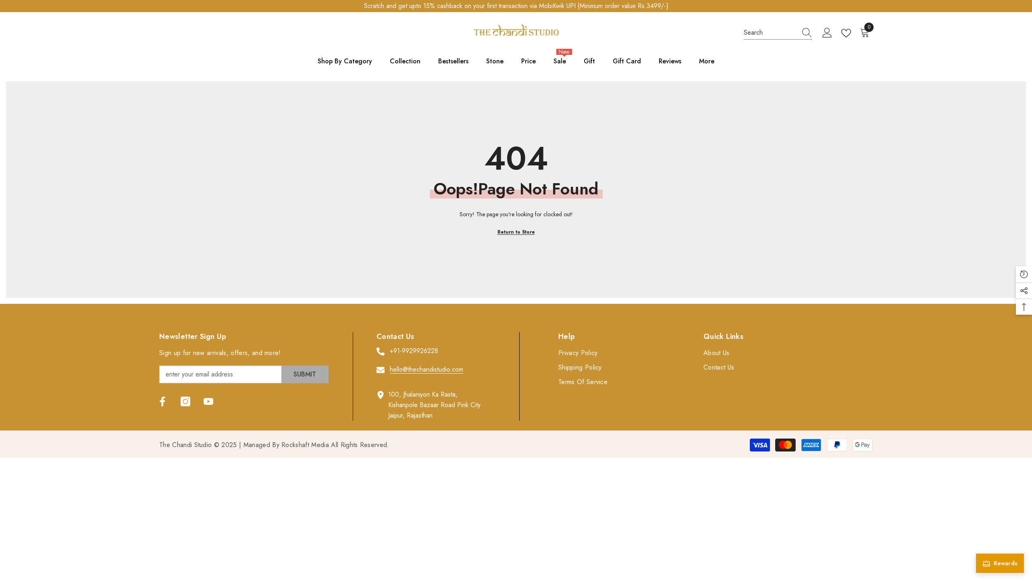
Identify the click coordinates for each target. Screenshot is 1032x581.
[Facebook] (162, 401)
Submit (304, 374)
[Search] (778, 33)
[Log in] (827, 33)
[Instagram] (185, 401)
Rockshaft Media (305, 444)
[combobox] (770, 32)
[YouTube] (208, 401)
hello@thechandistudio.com (426, 369)
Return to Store (516, 232)
